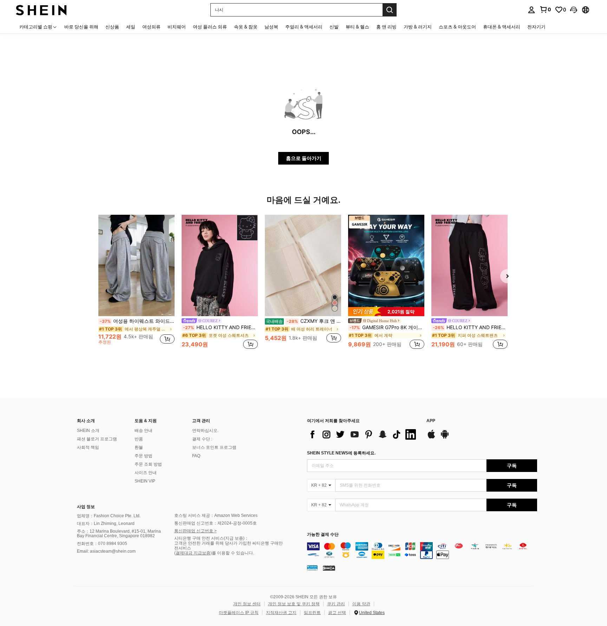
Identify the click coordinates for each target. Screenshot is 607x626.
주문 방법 (143, 455)
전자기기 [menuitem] (536, 26)
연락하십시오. (205, 430)
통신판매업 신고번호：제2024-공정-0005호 (215, 523)
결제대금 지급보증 (193, 553)
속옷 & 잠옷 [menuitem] (245, 26)
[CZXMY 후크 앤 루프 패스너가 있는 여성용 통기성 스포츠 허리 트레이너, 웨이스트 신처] (303, 265)
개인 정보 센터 (247, 603)
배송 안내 (143, 430)
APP (430, 421)
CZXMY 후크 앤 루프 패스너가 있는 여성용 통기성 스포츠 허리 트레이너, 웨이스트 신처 (303, 321)
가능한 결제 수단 (323, 534)
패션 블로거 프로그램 (97, 439)
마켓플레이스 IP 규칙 (239, 612)
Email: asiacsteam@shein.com (106, 551)
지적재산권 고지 (281, 612)
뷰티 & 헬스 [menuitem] (357, 26)
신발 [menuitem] (334, 26)
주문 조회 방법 (148, 464)
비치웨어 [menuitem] (177, 26)
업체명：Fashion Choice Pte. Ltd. (109, 515)
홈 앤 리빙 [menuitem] (386, 26)
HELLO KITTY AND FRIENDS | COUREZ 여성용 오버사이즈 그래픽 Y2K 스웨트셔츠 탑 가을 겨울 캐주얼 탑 (220, 327)
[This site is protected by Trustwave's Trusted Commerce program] (312, 567)
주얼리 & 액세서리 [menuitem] (303, 26)
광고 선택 (337, 612)
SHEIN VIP (145, 481)
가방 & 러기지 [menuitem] (418, 26)
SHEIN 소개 (88, 430)
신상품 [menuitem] (112, 26)
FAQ (196, 455)
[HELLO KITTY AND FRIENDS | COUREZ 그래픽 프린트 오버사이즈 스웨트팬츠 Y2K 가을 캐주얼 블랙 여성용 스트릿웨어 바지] (469, 265)
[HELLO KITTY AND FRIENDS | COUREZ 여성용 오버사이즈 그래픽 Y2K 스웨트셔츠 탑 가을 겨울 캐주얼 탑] (220, 265)
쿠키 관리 (336, 603)
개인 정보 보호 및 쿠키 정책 (294, 603)
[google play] (445, 437)
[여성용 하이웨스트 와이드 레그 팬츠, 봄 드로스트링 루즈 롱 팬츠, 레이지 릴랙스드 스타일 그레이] (136, 265)
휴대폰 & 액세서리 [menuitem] (501, 26)
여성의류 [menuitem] (151, 26)
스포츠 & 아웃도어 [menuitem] (457, 26)
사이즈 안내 (146, 472)
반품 (139, 439)
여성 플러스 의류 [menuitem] (210, 26)
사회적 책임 (88, 447)
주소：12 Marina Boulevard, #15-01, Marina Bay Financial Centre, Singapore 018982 (119, 534)
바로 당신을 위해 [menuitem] (81, 26)
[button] (573, 10)
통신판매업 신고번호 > (195, 530)
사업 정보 (86, 506)
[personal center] (531, 10)
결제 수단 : (202, 439)
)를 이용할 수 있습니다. (232, 553)
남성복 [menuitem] (271, 26)
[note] (386, 311)
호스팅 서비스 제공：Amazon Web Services (215, 515)
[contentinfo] (422, 550)
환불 (139, 447)
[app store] (431, 437)
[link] (545, 9)
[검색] (390, 9)
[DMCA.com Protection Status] (329, 567)
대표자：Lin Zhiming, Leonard (106, 523)
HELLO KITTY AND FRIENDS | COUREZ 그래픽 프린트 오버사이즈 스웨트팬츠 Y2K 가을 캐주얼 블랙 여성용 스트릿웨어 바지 (470, 327)
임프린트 (312, 612)
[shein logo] (41, 9)
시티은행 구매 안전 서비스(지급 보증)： (211, 538)
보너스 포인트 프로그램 (214, 447)
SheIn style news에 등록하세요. (341, 453)
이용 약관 (361, 603)
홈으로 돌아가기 (303, 158)
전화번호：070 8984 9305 (102, 543)
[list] (363, 434)
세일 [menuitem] (130, 26)
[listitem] (136, 283)
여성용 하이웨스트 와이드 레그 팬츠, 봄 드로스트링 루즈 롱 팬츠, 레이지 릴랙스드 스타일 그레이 (137, 321)
